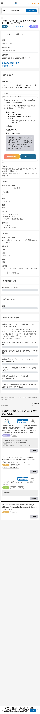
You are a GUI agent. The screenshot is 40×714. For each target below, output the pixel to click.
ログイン (28, 156)
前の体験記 (5, 406)
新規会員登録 (11, 156)
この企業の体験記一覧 (9, 63)
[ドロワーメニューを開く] (2, 3)
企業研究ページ (7, 66)
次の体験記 (35, 403)
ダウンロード (32, 10)
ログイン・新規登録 (33, 3)
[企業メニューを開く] (6, 421)
